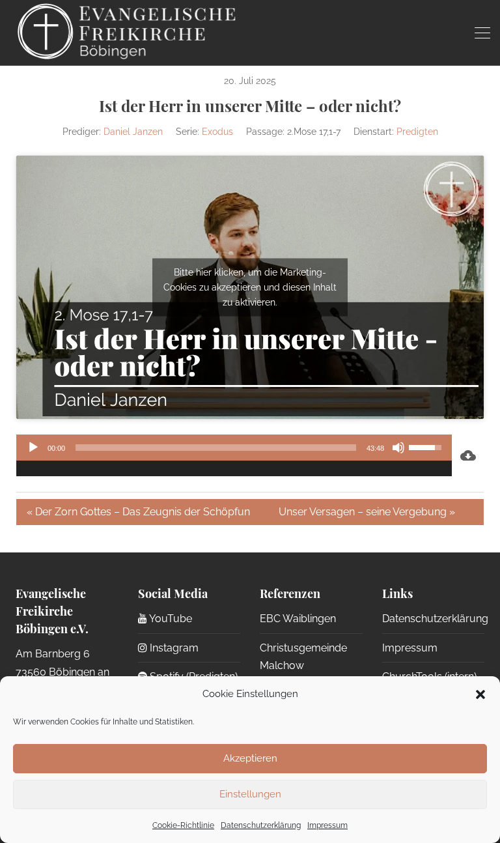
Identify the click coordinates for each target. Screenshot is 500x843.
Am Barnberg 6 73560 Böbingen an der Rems (62, 672)
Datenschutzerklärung (261, 825)
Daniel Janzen (133, 131)
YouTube (169, 618)
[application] (234, 455)
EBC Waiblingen (298, 618)
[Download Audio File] (468, 455)
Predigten (417, 131)
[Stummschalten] (398, 447)
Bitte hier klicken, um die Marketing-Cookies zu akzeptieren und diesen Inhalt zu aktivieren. (250, 287)
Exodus (217, 131)
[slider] (216, 447)
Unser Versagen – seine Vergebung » (367, 512)
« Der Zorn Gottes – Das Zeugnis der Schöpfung (138, 512)
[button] (480, 694)
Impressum (327, 825)
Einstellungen (250, 794)
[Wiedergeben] (33, 447)
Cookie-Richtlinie (183, 825)
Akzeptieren (250, 758)
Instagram (173, 648)
